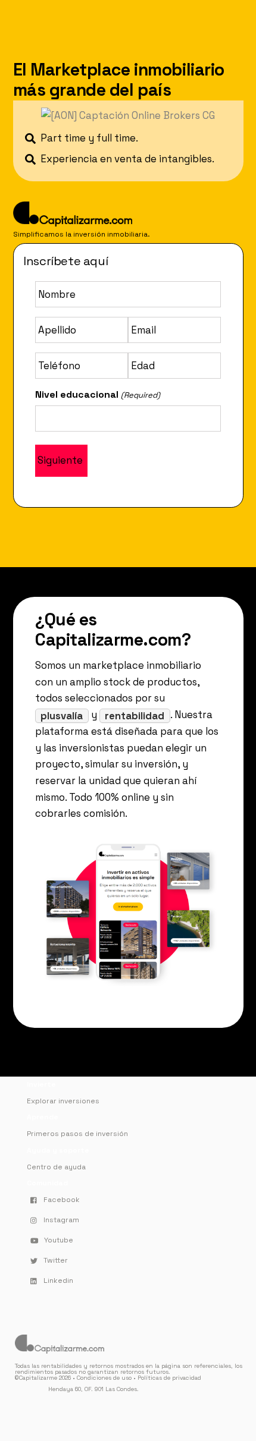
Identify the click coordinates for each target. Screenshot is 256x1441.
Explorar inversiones (63, 1101)
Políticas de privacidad (169, 1378)
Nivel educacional (97, 394)
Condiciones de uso (104, 1378)
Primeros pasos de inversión (77, 1133)
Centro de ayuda (56, 1167)
